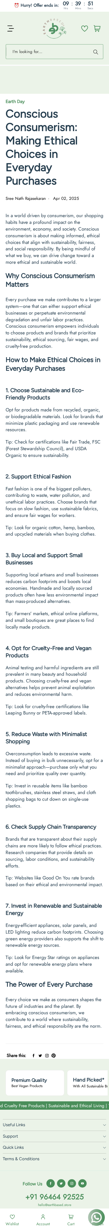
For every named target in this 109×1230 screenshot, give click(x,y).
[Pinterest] (53, 1055)
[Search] (96, 52)
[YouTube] (82, 1183)
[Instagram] (47, 1055)
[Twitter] (40, 1055)
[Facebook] (33, 1055)
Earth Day (15, 101)
